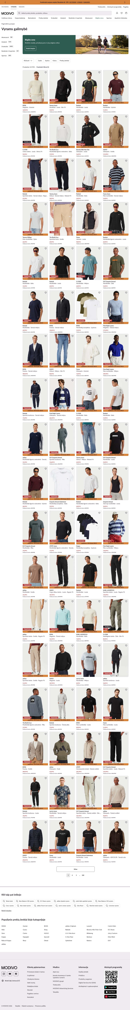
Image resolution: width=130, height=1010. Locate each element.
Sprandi (46, 937)
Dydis (40, 60)
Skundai (30, 990)
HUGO (46, 933)
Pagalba (125, 7)
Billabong (90, 933)
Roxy (24, 940)
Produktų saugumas (85, 979)
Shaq (45, 929)
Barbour (89, 937)
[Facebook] (16, 974)
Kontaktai (30, 997)
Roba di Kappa (6, 940)
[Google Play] (110, 987)
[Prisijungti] (117, 13)
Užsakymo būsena (33, 979)
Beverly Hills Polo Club (94, 929)
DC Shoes (111, 929)
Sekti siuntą (31, 983)
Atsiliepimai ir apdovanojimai (88, 986)
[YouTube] (10, 974)
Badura (89, 940)
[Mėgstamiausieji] (121, 13)
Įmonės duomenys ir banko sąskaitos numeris (62, 976)
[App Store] (110, 992)
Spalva (47, 60)
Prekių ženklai (64, 60)
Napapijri (26, 937)
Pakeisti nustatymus (27, 1006)
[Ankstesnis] (5, 2)
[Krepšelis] (126, 13)
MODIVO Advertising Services (63, 988)
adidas (4, 944)
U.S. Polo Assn (70, 933)
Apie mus (56, 972)
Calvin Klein (112, 926)
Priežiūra (82, 975)
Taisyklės (56, 992)
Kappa (4, 937)
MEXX (4, 926)
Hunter (25, 926)
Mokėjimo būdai (32, 986)
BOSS (46, 926)
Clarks (25, 933)
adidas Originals (70, 926)
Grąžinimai (30, 975)
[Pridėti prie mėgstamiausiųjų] (45, 72)
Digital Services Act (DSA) (87, 983)
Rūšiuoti (26, 60)
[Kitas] (124, 2)
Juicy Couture (112, 933)
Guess (25, 929)
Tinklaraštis (101, 7)
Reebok (67, 929)
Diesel (46, 940)
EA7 (109, 940)
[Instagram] (4, 974)
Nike (3, 929)
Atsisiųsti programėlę (114, 7)
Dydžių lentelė (83, 972)
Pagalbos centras (33, 993)
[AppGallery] (110, 996)
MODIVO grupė (58, 981)
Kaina (55, 60)
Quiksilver (68, 940)
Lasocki (89, 926)
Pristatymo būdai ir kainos (36, 972)
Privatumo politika (40, 1006)
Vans (3, 933)
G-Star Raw (69, 937)
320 (83, 875)
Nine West (111, 937)
